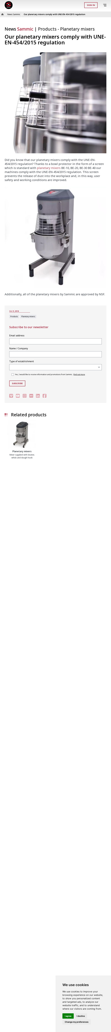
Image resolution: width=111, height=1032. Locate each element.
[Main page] (9, 5)
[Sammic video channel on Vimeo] (11, 396)
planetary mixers (49, 168)
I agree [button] (68, 1016)
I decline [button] (81, 1016)
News (19, 29)
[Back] (101, 5)
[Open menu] (105, 5)
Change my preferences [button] (76, 1022)
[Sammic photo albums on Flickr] (31, 396)
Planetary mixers (77, 29)
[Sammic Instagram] (24, 396)
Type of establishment (21, 361)
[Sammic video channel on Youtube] (18, 396)
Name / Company (18, 348)
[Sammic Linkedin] (38, 396)
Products (48, 29)
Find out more (79, 374)
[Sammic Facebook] (44, 396)
